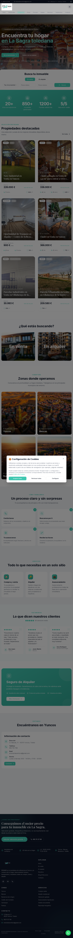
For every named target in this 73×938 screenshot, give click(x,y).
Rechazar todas (36, 478)
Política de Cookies (19, 474)
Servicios (50, 12)
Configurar (55, 478)
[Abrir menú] (70, 7)
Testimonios (58, 12)
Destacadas (11, 12)
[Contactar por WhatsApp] (68, 933)
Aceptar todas (17, 478)
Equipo (43, 12)
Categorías (21, 12)
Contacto (67, 12)
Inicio (4, 12)
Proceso (35, 12)
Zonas (28, 12)
